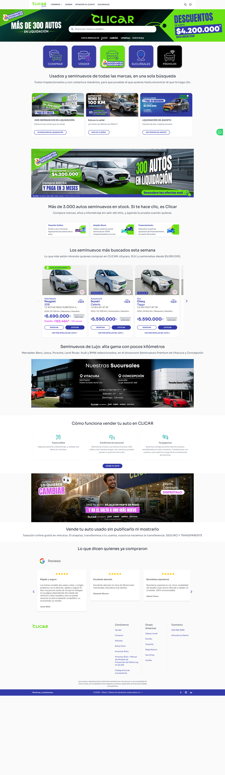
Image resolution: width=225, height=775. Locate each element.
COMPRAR (55, 4)
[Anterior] (35, 173)
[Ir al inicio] (39, 4)
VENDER (68, 4)
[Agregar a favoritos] (82, 292)
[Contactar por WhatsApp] (219, 132)
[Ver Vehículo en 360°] (81, 301)
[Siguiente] (189, 173)
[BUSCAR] (185, 4)
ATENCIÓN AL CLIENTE (85, 4)
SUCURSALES (104, 4)
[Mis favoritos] (190, 4)
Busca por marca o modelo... (90, 29)
